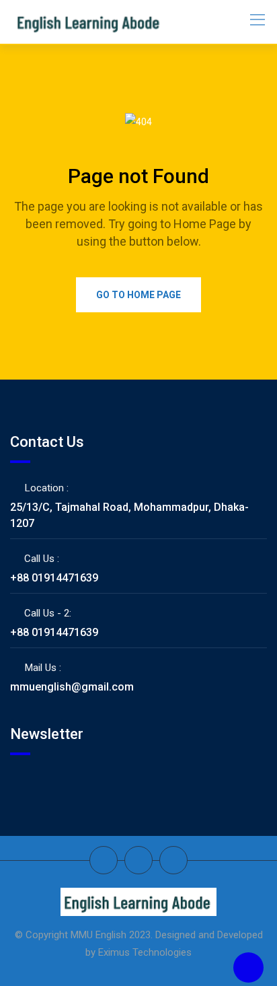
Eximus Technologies (145, 952)
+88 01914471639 (54, 577)
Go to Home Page (138, 294)
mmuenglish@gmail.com (72, 686)
